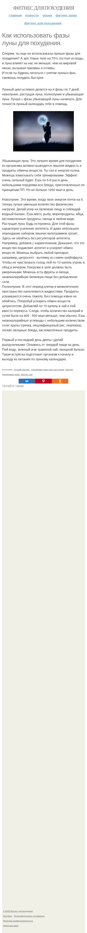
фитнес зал (27, 374)
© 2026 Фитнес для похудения (18, 911)
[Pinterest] (43, 381)
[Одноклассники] (60, 381)
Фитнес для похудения (43, 7)
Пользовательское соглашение (29, 915)
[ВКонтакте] (27, 381)
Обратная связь (10, 925)
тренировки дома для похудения (47, 369)
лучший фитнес (22, 369)
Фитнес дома (66, 15)
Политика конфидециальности (18, 920)
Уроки (47, 15)
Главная (15, 15)
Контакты (7, 915)
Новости (32, 15)
